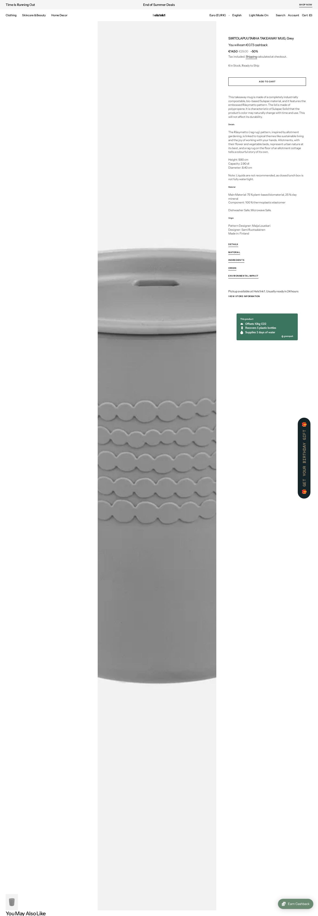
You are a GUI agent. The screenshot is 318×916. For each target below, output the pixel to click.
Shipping (251, 56)
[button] (218, 15)
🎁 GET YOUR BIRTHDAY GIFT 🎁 (304, 458)
